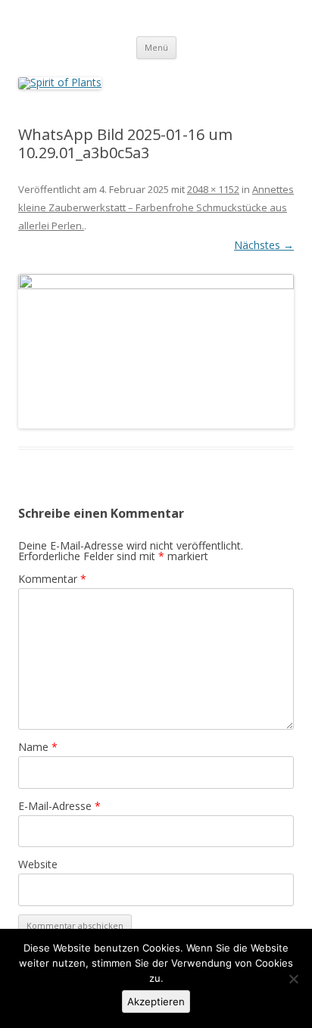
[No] (293, 978)
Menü (156, 47)
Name (38, 747)
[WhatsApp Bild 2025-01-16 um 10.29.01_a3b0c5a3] (156, 351)
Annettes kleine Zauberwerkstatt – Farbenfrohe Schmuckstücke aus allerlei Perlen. (156, 207)
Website (38, 864)
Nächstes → (264, 245)
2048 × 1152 (213, 189)
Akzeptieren (156, 1001)
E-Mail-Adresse (59, 806)
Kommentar (52, 579)
